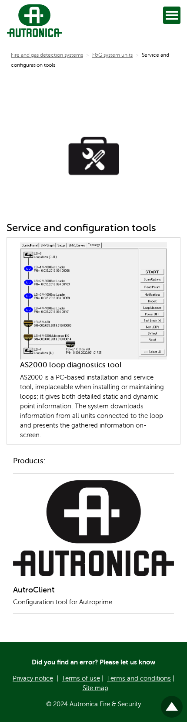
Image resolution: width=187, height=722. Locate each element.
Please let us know (127, 662)
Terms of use (81, 678)
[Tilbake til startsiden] (32, 20)
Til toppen (172, 703)
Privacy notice (33, 678)
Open (171, 15)
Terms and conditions (139, 678)
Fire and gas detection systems (47, 55)
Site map (95, 687)
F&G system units (112, 55)
